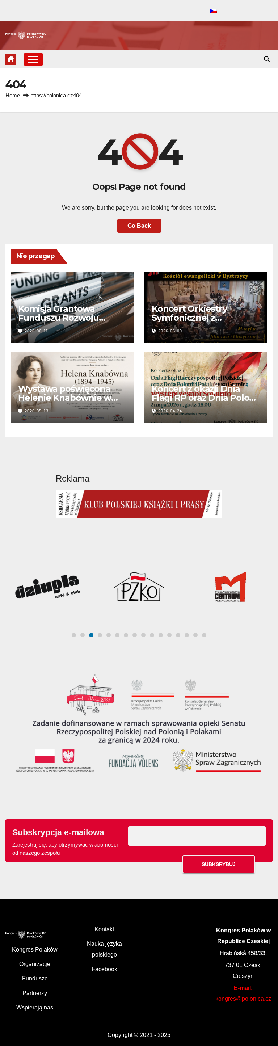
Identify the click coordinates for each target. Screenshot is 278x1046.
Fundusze (35, 978)
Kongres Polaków (35, 949)
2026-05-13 (37, 411)
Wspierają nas (34, 1007)
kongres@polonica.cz (243, 999)
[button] (267, 59)
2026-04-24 (170, 411)
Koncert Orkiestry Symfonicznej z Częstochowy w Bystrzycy (206, 317)
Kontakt (104, 929)
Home (12, 95)
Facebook (104, 969)
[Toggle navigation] (33, 59)
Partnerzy (34, 993)
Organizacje (34, 964)
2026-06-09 (170, 331)
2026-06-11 (36, 331)
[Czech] (213, 11)
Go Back (139, 226)
